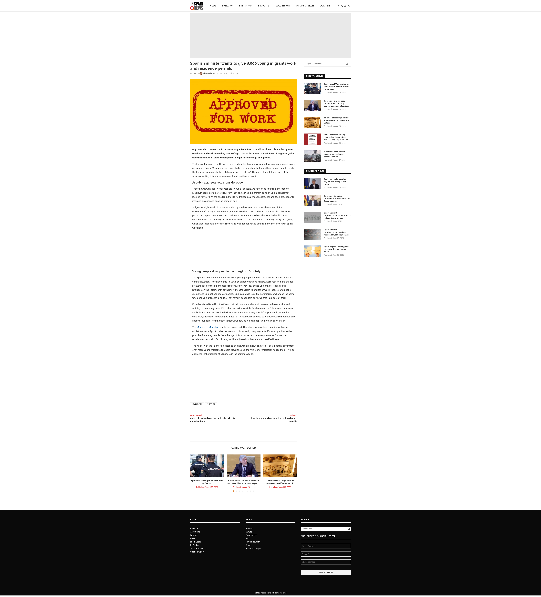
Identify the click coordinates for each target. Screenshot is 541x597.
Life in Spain (245, 6)
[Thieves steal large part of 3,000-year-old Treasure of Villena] (280, 465)
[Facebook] (338, 5)
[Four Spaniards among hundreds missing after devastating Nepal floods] (312, 139)
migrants (211, 404)
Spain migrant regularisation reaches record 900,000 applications (337, 232)
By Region (227, 6)
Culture (249, 532)
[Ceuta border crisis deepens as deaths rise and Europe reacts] (312, 200)
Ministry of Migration (208, 327)
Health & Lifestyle (253, 548)
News (213, 6)
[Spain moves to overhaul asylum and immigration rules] (312, 183)
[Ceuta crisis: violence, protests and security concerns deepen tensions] (244, 465)
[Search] (349, 5)
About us (194, 528)
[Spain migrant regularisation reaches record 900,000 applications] (312, 234)
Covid (248, 545)
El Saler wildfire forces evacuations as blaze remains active (334, 154)
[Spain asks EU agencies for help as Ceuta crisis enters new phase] (207, 465)
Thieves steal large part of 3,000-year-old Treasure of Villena (337, 120)
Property (263, 6)
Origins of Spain (305, 6)
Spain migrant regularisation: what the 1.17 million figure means (337, 215)
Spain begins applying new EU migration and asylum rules (336, 249)
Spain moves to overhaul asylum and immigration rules (335, 181)
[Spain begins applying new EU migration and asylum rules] (312, 251)
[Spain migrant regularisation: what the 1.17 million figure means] (312, 217)
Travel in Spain (281, 6)
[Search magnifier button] (349, 529)
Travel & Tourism (253, 542)
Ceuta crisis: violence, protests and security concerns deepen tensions (336, 103)
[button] (194, 473)
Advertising (195, 532)
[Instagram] (345, 5)
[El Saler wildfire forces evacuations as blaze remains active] (312, 156)
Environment (251, 535)
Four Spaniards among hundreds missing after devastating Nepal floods (336, 137)
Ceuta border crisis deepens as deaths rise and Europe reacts (337, 198)
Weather (325, 6)
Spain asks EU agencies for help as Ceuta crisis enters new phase (336, 86)
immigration (197, 404)
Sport (248, 538)
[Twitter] (342, 5)
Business (249, 528)
